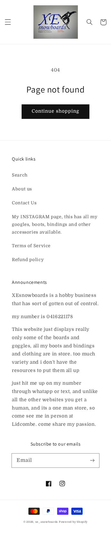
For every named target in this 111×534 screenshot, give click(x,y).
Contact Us (24, 202)
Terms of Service (31, 245)
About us (22, 189)
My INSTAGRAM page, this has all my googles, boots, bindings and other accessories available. (54, 224)
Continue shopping (56, 111)
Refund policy (28, 259)
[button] (8, 22)
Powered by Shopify (73, 521)
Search (20, 175)
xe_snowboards (46, 521)
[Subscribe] (92, 460)
